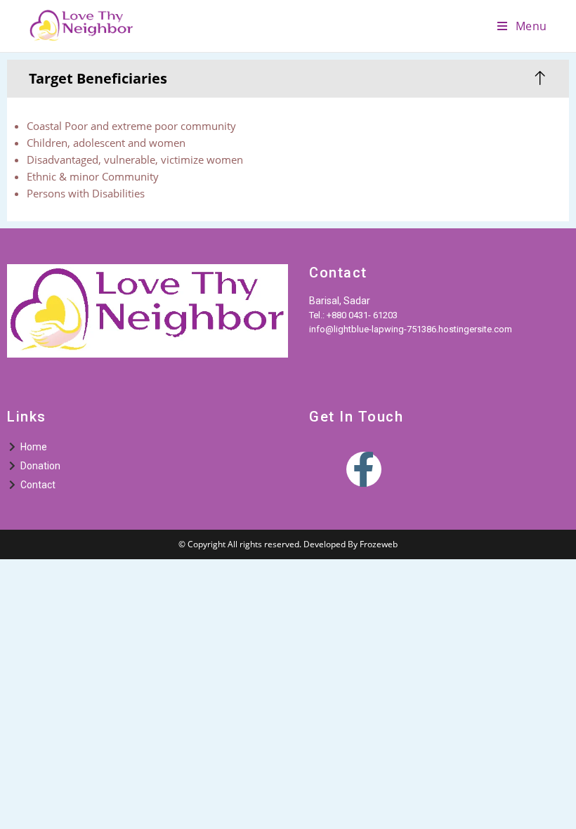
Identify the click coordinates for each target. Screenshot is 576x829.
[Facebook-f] (363, 469)
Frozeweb (379, 544)
